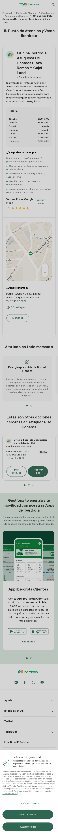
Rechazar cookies (28, 814)
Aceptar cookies (28, 826)
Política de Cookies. (9, 794)
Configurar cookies (29, 803)
